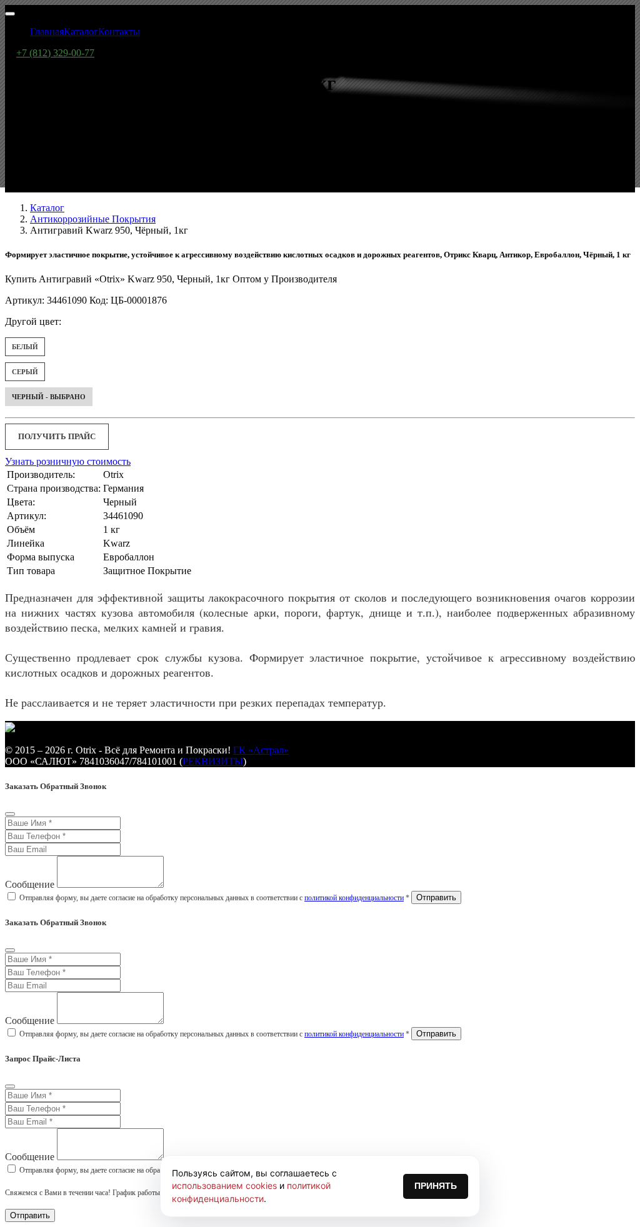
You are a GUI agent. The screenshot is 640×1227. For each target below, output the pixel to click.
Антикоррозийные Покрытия (93, 219)
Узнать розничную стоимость (68, 461)
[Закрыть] (10, 814)
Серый (25, 371)
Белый (25, 346)
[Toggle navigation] (10, 14)
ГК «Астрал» (261, 750)
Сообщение (29, 884)
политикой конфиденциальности (354, 897)
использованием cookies (224, 1185)
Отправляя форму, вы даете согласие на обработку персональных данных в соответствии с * (214, 897)
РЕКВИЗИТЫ (212, 761)
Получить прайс (57, 436)
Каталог (47, 207)
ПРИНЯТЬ (435, 1186)
